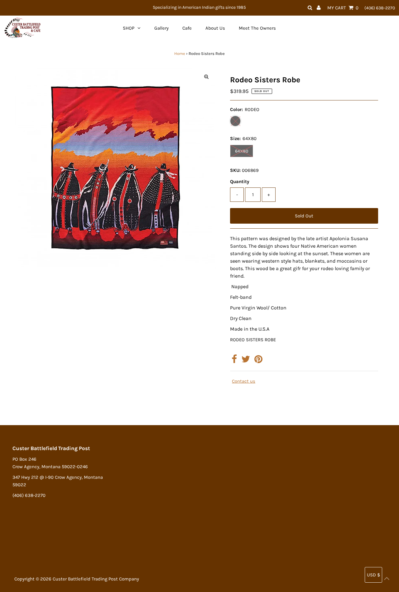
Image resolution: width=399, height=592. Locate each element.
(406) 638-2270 (379, 8)
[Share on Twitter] (245, 361)
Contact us (243, 381)
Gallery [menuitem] (161, 28)
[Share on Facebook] (234, 361)
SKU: (235, 170)
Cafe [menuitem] (187, 28)
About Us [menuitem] (215, 28)
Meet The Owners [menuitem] (257, 28)
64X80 (241, 151)
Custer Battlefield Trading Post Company (96, 579)
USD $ (373, 575)
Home (179, 53)
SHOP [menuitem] (128, 28)
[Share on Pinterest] (258, 361)
